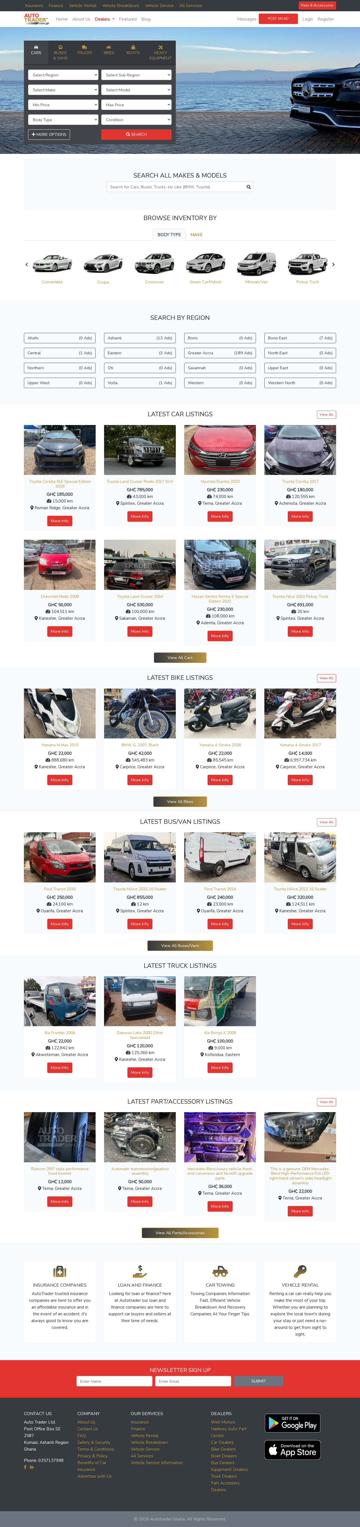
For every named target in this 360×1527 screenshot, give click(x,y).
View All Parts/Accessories (180, 1233)
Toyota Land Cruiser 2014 (140, 596)
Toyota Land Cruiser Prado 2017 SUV (140, 481)
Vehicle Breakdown (120, 5)
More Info (60, 521)
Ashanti (140, 338)
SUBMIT (258, 1381)
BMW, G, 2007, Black (140, 745)
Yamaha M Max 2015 (59, 745)
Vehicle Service (159, 5)
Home (62, 19)
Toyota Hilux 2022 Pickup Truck (300, 596)
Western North (300, 383)
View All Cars (180, 657)
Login (307, 19)
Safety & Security (94, 1442)
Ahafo (60, 338)
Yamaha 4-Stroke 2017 (300, 745)
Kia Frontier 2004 (60, 1032)
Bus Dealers (223, 1463)
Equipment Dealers (229, 1469)
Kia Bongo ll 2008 (220, 1032)
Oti (140, 368)
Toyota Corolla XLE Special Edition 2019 (60, 484)
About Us (81, 19)
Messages (246, 19)
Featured (128, 19)
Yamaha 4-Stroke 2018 (220, 745)
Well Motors (223, 1422)
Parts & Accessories (317, 5)
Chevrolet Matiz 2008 (60, 596)
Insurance (34, 5)
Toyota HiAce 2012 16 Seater (300, 889)
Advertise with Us (94, 1476)
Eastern (140, 353)
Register (326, 19)
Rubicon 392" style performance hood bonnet (60, 1171)
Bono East (300, 338)
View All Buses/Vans (180, 945)
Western (220, 383)
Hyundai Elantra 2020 (220, 481)
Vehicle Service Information (157, 1463)
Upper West (60, 383)
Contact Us (87, 1429)
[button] (292, 1422)
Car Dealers (222, 1442)
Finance (56, 5)
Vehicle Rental (82, 5)
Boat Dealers (224, 1456)
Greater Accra (220, 353)
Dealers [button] (103, 19)
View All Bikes (180, 801)
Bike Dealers (223, 1449)
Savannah (220, 368)
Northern (60, 368)
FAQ (81, 1436)
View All (327, 414)
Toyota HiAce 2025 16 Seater (139, 889)
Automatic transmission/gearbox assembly (140, 1171)
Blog (145, 19)
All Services (190, 5)
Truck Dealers (224, 1476)
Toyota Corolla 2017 (300, 481)
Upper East (300, 368)
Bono (220, 338)
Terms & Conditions (95, 1449)
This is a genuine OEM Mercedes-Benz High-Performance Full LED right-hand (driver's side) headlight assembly (300, 1176)
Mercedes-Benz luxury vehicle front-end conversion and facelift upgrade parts (220, 1173)
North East (300, 353)
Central (60, 353)
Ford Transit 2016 (60, 889)
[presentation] (26, 264)
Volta (140, 383)
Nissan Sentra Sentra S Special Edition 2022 (220, 599)
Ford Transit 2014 (220, 889)
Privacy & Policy (92, 1456)
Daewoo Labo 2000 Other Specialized (140, 1035)
